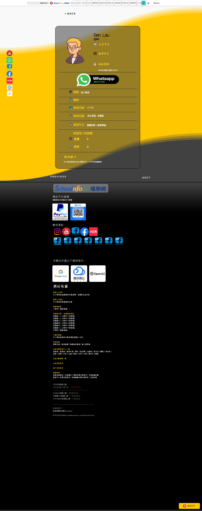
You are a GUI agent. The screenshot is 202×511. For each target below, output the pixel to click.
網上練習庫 (86, 344)
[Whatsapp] (9, 60)
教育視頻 (65, 344)
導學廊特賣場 (75, 344)
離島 (97, 354)
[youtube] (9, 53)
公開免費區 (57, 335)
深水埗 (82, 351)
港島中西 (70, 351)
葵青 (54, 354)
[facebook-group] (9, 67)
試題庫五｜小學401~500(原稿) (64, 325)
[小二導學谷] (78, 241)
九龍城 (89, 351)
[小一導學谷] (67, 241)
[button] (81, 3)
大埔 (70, 354)
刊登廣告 (68, 375)
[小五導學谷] (109, 241)
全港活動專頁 (58, 363)
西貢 (75, 354)
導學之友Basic (58, 299)
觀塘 (102, 351)
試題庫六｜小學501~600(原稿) (64, 328)
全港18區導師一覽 (59, 358)
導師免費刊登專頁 (80, 375)
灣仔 (76, 351)
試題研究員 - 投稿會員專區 (63, 314)
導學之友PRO (57, 292)
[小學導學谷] (57, 241)
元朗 (85, 354)
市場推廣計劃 (93, 375)
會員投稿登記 (58, 375)
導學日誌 (56, 344)
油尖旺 (107, 351)
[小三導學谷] (88, 241)
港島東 (55, 351)
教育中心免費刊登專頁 (61, 377)
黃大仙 (96, 351)
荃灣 (60, 354)
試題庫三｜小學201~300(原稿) (64, 321)
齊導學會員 (57, 306)
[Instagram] (57, 231)
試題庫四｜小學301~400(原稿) (64, 323)
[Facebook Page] (9, 74)
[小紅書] (9, 80)
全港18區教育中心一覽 (61, 349)
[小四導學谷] (98, 241)
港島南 (62, 351)
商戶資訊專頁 (58, 368)
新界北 (91, 354)
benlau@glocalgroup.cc (108, 70)
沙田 (65, 354)
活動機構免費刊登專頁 (80, 377)
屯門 (80, 354)
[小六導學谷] (119, 241)
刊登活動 (93, 377)
